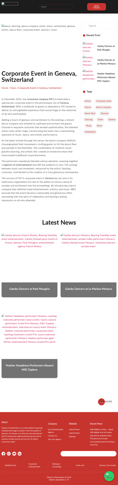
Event (100, 120)
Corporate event (103, 101)
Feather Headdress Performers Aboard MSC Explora (106, 77)
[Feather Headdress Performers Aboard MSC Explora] (89, 76)
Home (5, 88)
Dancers (104, 113)
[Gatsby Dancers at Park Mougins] (89, 48)
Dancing (88, 120)
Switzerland (90, 132)
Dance (88, 107)
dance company (103, 107)
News (13, 88)
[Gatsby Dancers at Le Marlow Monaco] (89, 62)
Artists (88, 101)
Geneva (111, 120)
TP (68, 480)
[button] (114, 7)
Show (99, 126)
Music (89, 126)
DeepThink (60, 480)
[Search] (71, 7)
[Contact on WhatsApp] (109, 476)
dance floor (90, 113)
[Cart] (80, 7)
